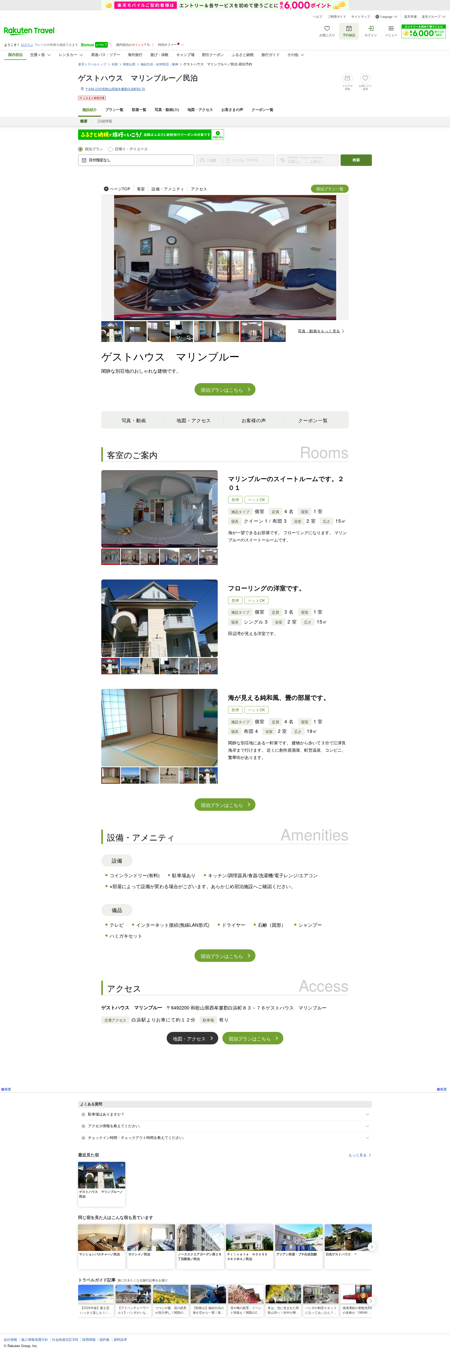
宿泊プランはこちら (222, 389)
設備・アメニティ (168, 188)
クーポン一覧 (262, 110)
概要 (7, 1089)
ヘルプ (317, 16)
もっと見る (357, 1155)
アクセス (199, 188)
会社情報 (10, 1340)
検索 (356, 160)
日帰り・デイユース (131, 149)
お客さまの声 (232, 110)
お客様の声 (254, 420)
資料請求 (120, 1340)
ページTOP (120, 188)
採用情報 (89, 1340)
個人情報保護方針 (34, 1340)
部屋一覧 (139, 110)
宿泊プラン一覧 (329, 188)
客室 (141, 188)
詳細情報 (105, 121)
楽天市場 (410, 16)
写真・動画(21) (167, 110)
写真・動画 (134, 420)
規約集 (104, 1340)
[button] (122, 1165)
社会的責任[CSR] (65, 1340)
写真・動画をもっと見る (319, 331)
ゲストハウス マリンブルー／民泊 (138, 78)
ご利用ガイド (336, 16)
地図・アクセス (200, 110)
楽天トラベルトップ (92, 64)
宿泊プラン (94, 149)
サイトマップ (360, 16)
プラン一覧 (114, 110)
